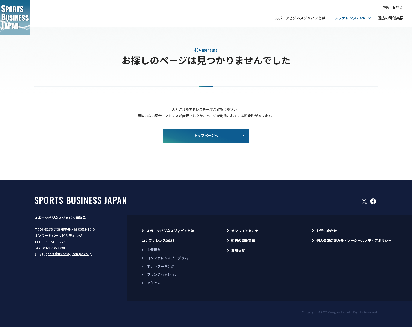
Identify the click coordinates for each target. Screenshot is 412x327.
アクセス (153, 282)
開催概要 (154, 249)
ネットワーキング (160, 266)
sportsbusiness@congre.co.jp (69, 254)
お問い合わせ (392, 7)
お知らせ (238, 250)
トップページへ (206, 135)
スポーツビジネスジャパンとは (300, 17)
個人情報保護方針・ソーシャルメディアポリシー (354, 240)
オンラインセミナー (246, 230)
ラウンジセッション (162, 274)
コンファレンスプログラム (167, 257)
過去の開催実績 (390, 17)
